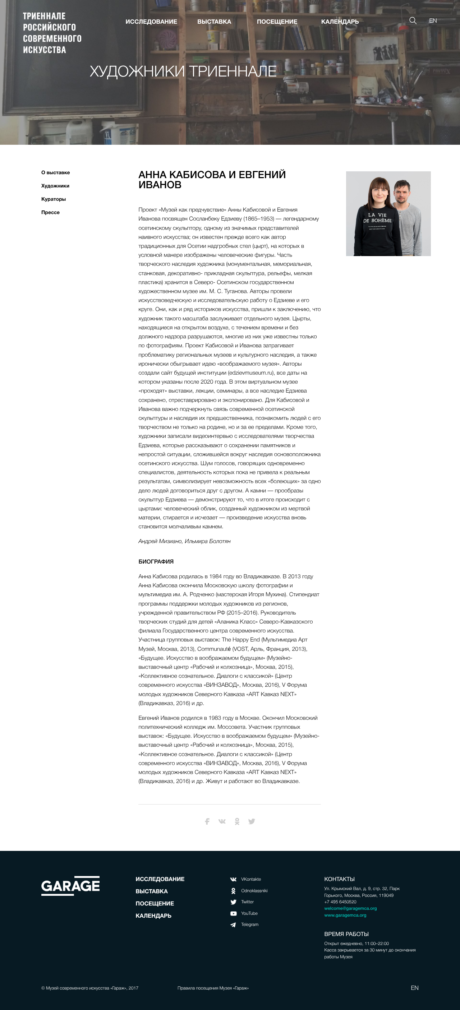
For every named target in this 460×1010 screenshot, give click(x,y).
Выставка (214, 21)
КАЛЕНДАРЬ (340, 21)
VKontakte (251, 879)
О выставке (55, 173)
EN (433, 21)
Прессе (50, 213)
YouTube (250, 913)
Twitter (248, 901)
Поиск (412, 12)
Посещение (277, 21)
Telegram (250, 924)
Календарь (153, 916)
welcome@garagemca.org (351, 908)
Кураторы (53, 199)
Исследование (152, 21)
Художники (55, 186)
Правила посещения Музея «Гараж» (213, 988)
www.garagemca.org (346, 915)
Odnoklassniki (255, 890)
